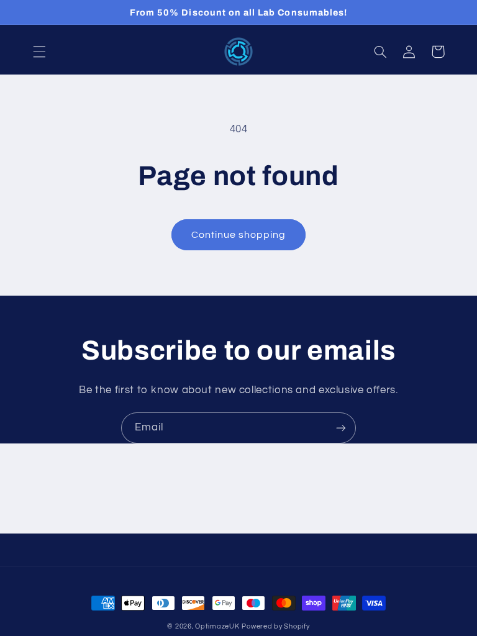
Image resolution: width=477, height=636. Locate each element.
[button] (39, 51)
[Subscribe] (341, 427)
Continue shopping (238, 235)
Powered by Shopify (275, 626)
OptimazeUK (217, 626)
